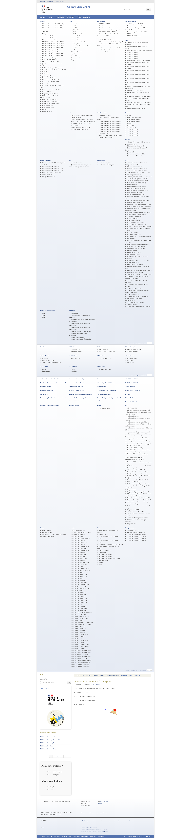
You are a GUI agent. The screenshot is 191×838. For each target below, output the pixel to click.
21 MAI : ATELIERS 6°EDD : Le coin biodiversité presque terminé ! (137, 174)
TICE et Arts (100, 347)
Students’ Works (75, 56)
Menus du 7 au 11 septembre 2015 (80, 662)
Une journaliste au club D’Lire (136, 108)
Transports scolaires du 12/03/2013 (137, 538)
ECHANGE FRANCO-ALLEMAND (52, 48)
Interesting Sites (75, 44)
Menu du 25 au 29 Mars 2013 (79, 604)
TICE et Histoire (44, 356)
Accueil (42, 17)
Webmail (83, 821)
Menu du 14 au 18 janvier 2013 (79, 560)
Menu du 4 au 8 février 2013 (79, 626)
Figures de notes (131, 358)
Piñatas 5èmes (131, 125)
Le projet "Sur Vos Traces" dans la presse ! (139, 226)
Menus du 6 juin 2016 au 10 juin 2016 (81, 660)
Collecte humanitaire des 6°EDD (136, 187)
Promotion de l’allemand (49, 78)
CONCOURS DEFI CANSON (107, 32)
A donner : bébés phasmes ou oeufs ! (137, 179)
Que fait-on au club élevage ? (135, 264)
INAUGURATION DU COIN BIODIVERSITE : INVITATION (134, 459)
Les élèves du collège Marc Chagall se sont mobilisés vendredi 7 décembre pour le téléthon (110, 546)
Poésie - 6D (130, 152)
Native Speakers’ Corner (77, 52)
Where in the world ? (133, 351)
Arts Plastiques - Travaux (106, 28)
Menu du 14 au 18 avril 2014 (79, 558)
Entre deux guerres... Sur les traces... (52, 173)
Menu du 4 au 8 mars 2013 (78, 628)
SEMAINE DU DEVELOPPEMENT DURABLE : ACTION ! (137, 277)
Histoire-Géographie (45, 160)
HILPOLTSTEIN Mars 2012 (50, 62)
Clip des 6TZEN (132, 185)
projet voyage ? (46, 76)
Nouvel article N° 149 (48, 175)
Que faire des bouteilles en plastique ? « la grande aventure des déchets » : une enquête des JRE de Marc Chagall (138, 502)
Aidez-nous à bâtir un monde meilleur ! (138, 410)
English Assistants (76, 30)
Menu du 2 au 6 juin (76, 590)
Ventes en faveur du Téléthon (135, 302)
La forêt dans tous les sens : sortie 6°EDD (139, 466)
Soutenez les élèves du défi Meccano (81, 331)
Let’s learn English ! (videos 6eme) (81, 46)
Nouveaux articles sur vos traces (136, 248)
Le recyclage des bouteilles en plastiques (138, 472)
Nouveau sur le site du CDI (135, 90)
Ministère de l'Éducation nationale (89, 827)
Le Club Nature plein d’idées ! (136, 222)
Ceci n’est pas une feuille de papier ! (109, 30)
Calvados (83, 813)
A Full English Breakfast (78, 530)
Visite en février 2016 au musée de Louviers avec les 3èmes (108, 51)
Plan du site (57, 836)
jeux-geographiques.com (134, 349)
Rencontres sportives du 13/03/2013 (137, 32)
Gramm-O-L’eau (75, 358)
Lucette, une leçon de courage (132, 390)
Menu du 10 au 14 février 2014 (79, 540)
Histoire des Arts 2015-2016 (76, 386)
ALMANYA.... (46, 32)
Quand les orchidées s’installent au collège (139, 498)
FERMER (149, 343)
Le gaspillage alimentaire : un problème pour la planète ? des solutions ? (137, 469)
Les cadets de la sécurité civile (76, 390)
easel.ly (44, 369)
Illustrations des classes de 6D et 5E (137, 146)
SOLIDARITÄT (46, 92)
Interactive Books (75, 36)
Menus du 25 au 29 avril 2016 (79, 658)
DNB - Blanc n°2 (47, 530)
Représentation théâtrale (105, 554)
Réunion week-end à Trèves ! (50, 80)
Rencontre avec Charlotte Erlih (136, 154)
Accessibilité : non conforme (80, 836)
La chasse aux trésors (105, 358)
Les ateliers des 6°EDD (133, 234)
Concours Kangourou (105, 163)
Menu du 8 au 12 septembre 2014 (80, 644)
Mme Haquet (96, 684)
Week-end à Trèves (47, 106)
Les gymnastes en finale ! (134, 26)
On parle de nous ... (132, 250)
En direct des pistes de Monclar (77, 383)
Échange (44, 110)
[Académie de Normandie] (56, 699)
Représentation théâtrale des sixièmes (109, 558)
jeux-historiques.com (48, 360)
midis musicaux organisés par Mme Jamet (110, 135)
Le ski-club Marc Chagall (46, 390)
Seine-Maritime (103, 813)
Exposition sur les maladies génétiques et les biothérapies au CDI (137, 209)
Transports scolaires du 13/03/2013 (137, 540)
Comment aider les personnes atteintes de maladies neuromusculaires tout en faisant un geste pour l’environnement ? (138, 434)
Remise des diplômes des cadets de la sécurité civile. (53, 398)
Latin (70, 160)
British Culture (75, 28)
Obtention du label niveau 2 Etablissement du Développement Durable (138, 495)
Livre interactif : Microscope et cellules (138, 244)
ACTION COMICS (104, 24)
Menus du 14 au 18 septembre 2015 (81, 650)
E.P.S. (70, 113)
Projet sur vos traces (133, 262)
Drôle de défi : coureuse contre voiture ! (138, 201)
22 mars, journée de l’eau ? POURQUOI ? (139, 177)
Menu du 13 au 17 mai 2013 (79, 554)
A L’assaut (45, 358)
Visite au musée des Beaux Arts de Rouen (110, 48)
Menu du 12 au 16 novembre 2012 (80, 550)
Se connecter (101, 836)
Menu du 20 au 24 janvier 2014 (79, 592)
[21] (69, 756)
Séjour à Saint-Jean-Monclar (132, 402)
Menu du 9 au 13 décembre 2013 (80, 646)
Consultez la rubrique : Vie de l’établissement (135, 670)
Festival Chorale (103, 534)
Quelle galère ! (103, 552)
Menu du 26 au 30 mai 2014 (79, 608)
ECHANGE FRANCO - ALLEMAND (53, 44)
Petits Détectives (103, 349)
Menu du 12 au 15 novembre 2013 (80, 546)
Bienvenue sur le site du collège (76, 379)
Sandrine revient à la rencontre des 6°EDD (139, 274)
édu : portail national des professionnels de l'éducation (94, 831)
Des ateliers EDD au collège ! (135, 448)
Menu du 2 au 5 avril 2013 (78, 586)
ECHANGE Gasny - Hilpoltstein (51, 50)
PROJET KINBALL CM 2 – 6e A (80, 127)
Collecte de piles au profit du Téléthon (138, 422)
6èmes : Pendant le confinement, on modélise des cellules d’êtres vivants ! (136, 170)
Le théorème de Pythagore (106, 165)
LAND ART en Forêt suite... (107, 40)
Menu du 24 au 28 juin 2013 (79, 600)
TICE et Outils (44, 366)
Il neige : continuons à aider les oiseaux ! (139, 212)
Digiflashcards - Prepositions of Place (50, 740)
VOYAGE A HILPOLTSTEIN (50, 102)
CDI (58, 1)
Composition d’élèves (105, 115)
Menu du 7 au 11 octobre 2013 (79, 642)
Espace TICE (71, 17)
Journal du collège (132, 53)
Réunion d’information (131, 398)
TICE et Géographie (130, 347)
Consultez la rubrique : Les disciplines (137, 343)
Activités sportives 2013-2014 (135, 24)
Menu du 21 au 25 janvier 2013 (79, 596)
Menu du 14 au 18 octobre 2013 (80, 562)
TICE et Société (101, 366)
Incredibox (130, 360)
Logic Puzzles (74, 50)
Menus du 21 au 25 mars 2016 (79, 654)
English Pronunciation (77, 34)
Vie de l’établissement (84, 17)
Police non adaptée (56, 772)
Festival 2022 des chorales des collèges (110, 129)
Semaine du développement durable (49, 405)
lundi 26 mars (46, 72)
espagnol (129, 123)
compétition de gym (76, 117)
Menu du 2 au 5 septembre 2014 (80, 588)
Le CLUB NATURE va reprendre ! (137, 224)
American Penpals (76, 24)
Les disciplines (60, 17)
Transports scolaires (74, 405)
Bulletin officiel (127, 821)
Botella (129, 115)
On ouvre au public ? (105, 550)
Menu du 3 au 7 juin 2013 (78, 620)
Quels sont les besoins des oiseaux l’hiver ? (139, 270)
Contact (43, 836)
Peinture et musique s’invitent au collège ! (111, 42)
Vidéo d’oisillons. (132, 304)
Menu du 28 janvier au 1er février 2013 (82, 612)
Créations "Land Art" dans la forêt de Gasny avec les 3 (108, 35)
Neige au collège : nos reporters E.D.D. (138, 492)
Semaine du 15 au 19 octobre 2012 (80, 664)
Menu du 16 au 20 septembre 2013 (80, 568)
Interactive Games (76, 40)
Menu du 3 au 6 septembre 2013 (80, 616)
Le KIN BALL (75, 125)
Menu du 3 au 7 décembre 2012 (79, 618)
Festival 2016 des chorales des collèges (110, 125)
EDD (126, 405)
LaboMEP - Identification (46, 1)
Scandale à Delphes (76, 351)
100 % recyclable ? (132, 408)
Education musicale (102, 113)
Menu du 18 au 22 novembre (79, 580)
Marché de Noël (44, 394)
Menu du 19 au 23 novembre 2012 (80, 584)
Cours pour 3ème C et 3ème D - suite (52, 169)
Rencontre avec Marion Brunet (136, 156)
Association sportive (130, 21)
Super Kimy (74, 371)
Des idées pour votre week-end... (136, 195)
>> (69, 682)
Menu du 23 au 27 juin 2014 (79, 598)
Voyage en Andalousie (133, 129)
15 (61, 756)
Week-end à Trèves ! (48, 108)
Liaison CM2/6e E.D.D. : (134, 482)
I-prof (87, 821)
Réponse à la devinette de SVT (136, 272)
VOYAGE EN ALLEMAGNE (50, 104)
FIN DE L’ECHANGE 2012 (50, 60)
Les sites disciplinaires (117, 821)
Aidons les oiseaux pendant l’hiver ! (137, 181)
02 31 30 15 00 (104, 801)
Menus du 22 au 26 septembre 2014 (81, 656)
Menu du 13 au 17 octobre (78, 556)
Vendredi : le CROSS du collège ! (80, 129)
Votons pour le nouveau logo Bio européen (139, 306)
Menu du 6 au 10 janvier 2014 (79, 634)
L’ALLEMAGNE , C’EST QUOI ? (52, 68)
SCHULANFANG (47, 84)
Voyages (73, 60)
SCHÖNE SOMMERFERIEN (50, 82)
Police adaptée (54, 775)
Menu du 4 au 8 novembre (78, 630)
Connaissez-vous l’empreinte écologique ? (139, 444)
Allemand (42, 21)
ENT (63, 1)
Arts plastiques (101, 21)
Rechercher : (44, 679)
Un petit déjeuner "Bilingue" (50, 94)
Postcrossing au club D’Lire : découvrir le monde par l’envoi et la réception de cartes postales (138, 98)
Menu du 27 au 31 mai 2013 (79, 610)
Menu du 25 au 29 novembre (79, 606)
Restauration (72, 528)
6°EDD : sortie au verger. (134, 167)
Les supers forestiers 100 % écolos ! (137, 480)
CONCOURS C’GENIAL (132, 379)
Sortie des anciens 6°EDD (134, 294)
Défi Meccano (74, 313)
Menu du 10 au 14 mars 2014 (79, 542)
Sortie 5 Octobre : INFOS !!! (135, 288)
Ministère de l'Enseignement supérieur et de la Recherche (94, 829)
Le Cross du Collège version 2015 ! (81, 123)
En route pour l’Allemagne (49, 58)
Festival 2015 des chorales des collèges (110, 123)
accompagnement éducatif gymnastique (82, 115)
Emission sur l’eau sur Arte (135, 203)
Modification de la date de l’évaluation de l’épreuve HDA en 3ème (53, 535)
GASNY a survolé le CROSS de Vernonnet (83, 121)
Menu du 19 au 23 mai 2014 (79, 582)
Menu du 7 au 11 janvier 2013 (79, 640)
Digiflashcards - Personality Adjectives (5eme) (53, 737)
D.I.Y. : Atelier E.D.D (133, 446)
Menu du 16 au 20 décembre (79, 564)
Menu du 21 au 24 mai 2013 (79, 594)
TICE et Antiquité (73, 347)
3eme (43, 313)
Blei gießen (45, 34)
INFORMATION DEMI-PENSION (81, 532)
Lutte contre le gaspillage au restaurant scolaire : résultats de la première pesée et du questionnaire (138, 486)
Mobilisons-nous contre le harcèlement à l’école (80, 394)
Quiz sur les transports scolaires (136, 532)
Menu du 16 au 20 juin (77, 566)
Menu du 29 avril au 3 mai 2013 (80, 614)
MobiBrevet (43, 347)
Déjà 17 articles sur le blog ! (135, 193)
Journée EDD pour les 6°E (134, 216)
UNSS (129, 34)
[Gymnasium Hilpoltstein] (55, 718)
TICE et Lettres (73, 356)
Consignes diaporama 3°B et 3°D (136, 189)
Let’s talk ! (74, 48)
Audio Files (74, 26)
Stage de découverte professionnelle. (81, 339)
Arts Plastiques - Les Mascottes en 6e (109, 26)
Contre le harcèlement (105, 369)
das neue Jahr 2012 (47, 36)
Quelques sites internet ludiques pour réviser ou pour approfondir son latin (80, 166)
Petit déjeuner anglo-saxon (104, 394)
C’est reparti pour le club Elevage (136, 183)
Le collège (50, 17)
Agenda (99, 405)
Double (52, 790)
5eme (43, 317)
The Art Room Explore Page (107, 351)
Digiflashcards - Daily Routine (48, 749)
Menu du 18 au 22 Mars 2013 (79, 578)
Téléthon (101, 562)
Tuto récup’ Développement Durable (137, 518)
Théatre (99, 528)
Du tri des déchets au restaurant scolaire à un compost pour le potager (138, 451)
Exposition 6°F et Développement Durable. (139, 205)
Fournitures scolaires (45, 386)
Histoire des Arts (75, 58)
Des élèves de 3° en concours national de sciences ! (53, 383)
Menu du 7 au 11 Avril (77, 638)
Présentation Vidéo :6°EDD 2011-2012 (138, 260)
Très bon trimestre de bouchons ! (136, 512)
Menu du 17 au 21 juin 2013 (79, 574)
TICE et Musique (129, 356)
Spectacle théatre (103, 560)
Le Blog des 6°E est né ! (134, 220)
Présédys (127, 394)
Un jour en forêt (131, 524)
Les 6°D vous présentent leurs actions (137, 474)
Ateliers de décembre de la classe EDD (50, 379)
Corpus (73, 369)
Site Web (100, 803)
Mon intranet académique (105, 821)
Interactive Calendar (76, 38)
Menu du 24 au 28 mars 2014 (79, 602)
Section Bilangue (47, 112)
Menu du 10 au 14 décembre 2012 (80, 538)
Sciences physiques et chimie (47, 310)
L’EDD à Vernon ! (132, 218)
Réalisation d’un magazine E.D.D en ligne (139, 102)
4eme (43, 315)
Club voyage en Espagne (134, 117)
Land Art (101, 38)
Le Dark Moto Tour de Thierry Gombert (138, 61)
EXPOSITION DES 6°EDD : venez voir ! (139, 207)
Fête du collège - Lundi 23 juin (104, 383)
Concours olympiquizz (133, 119)
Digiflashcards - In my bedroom (49, 743)
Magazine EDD (131, 490)
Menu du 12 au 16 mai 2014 (79, 548)
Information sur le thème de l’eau (136, 214)
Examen (42, 528)
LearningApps (46, 371)
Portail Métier (94, 821)
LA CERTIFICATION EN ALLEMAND (54, 70)
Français (127, 139)
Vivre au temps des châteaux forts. (52, 362)
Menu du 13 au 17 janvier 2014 (79, 552)
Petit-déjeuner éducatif (133, 254)
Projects (73, 54)
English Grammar (76, 32)
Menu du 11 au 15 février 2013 (79, 544)
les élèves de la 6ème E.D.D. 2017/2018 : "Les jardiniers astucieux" (138, 477)
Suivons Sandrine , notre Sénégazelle (137, 296)
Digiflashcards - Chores (46, 746)
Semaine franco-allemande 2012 (51, 90)
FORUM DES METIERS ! (132, 383)
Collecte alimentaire (133, 416)
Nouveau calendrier (104, 408)
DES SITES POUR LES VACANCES (53, 42)
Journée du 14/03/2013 (133, 530)
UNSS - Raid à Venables (134, 36)
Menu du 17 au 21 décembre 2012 (80, 570)
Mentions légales (66, 836)
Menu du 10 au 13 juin (77, 536)
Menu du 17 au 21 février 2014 (79, 572)
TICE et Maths (101, 356)
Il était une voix (103, 133)
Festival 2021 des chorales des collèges (110, 127)
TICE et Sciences (73, 366)
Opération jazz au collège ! (106, 137)
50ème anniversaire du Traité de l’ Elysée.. (54, 24)
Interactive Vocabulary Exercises (80, 42)
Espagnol (127, 113)
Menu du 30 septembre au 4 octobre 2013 (82, 622)
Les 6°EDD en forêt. (133, 232)
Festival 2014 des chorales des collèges (110, 121)
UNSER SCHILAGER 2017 (50, 100)
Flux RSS (49, 836)
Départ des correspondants (49, 40)
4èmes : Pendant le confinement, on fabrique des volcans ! (136, 164)
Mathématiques (101, 160)
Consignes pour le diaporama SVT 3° (137, 191)
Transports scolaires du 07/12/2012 (137, 536)
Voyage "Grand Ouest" (48, 177)
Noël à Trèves (46, 74)
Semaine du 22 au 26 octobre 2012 (80, 666)
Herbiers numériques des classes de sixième (139, 51)
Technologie (72, 310)
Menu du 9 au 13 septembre (78, 648)
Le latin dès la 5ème (76, 163)
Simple (52, 787)
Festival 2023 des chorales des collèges (110, 131)
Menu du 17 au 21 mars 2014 (79, 576)
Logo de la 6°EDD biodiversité (136, 246)
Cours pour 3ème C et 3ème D (50, 167)
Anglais (71, 21)
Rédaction (93, 836)
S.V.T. (126, 160)
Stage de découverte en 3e (78, 337)
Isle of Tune (130, 362)
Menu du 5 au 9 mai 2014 (78, 632)
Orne (97, 813)
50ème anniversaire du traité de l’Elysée (53, 26)
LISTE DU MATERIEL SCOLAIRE (106, 390)
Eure (88, 813)
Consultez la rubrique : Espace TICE (137, 375)
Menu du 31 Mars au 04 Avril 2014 (81, 624)
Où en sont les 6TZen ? (134, 252)
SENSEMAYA (131, 127)
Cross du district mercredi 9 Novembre (82, 119)
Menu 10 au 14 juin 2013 (78, 534)
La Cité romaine (75, 349)
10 (57, 756)
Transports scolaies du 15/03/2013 (136, 534)
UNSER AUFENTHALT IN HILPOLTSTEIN (49, 97)
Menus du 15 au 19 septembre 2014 (81, 652)
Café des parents (101, 379)
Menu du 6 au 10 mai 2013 (78, 636)
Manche (92, 813)
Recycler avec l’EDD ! (133, 510)
